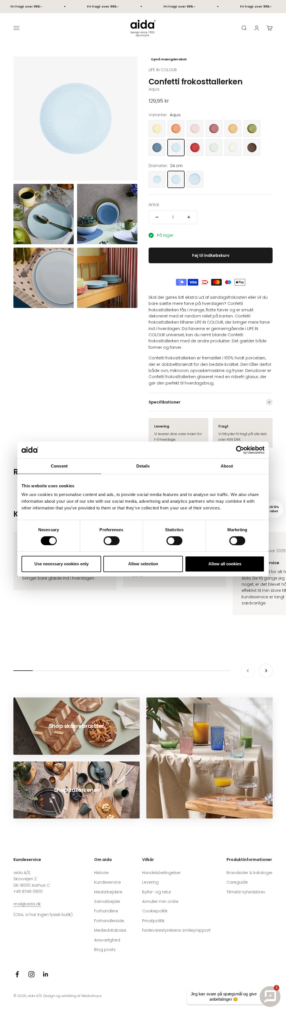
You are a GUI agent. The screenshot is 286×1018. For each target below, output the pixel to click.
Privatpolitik (153, 921)
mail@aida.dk (27, 904)
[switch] (112, 540)
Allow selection (143, 563)
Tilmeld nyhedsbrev (246, 892)
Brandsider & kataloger (250, 872)
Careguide (237, 882)
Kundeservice (107, 882)
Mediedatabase (110, 930)
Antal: (154, 204)
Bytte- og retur (156, 892)
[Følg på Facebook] (17, 974)
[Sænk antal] (157, 217)
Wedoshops (91, 995)
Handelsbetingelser (161, 872)
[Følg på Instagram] (31, 974)
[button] (274, 509)
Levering (150, 882)
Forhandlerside (109, 921)
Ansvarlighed (107, 940)
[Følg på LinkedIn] (45, 974)
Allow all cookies (224, 563)
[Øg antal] (189, 217)
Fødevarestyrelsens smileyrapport (176, 930)
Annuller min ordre (160, 901)
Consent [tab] (59, 466)
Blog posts (105, 949)
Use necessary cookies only (61, 563)
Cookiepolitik (155, 911)
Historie (101, 872)
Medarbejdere (108, 892)
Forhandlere (106, 911)
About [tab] (227, 466)
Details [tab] (143, 466)
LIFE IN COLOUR (163, 70)
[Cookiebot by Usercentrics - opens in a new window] (240, 450)
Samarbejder (107, 901)
